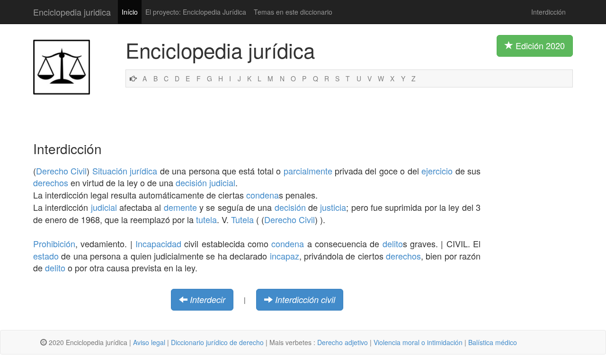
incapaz (284, 256)
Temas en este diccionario (293, 12)
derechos (50, 182)
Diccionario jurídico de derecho (217, 342)
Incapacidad (158, 243)
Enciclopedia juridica (72, 12)
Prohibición (54, 243)
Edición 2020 (539, 45)
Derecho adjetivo (342, 342)
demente (180, 207)
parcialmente (308, 171)
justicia (333, 207)
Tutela (242, 219)
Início (130, 12)
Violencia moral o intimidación (418, 342)
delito (393, 243)
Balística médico (492, 342)
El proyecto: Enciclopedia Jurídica (195, 12)
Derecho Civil (61, 171)
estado (46, 256)
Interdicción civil (305, 299)
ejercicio (437, 171)
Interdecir (207, 299)
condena (262, 195)
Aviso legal (149, 342)
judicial (222, 182)
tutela (206, 219)
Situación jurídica (124, 171)
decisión (191, 182)
